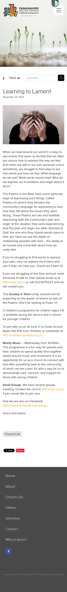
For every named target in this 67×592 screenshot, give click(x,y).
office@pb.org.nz (14, 282)
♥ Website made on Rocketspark (48, 574)
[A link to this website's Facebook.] (8, 551)
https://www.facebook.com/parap (24, 405)
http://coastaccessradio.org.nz (22, 335)
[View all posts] (3, 78)
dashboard (26, 574)
